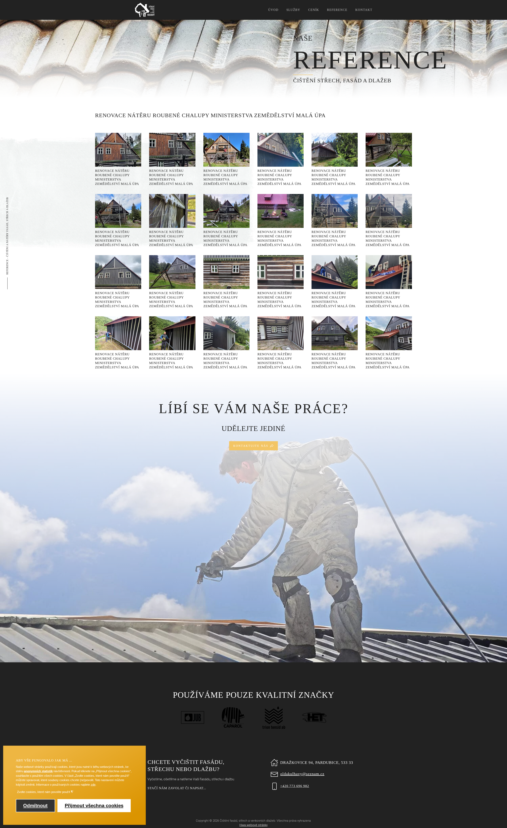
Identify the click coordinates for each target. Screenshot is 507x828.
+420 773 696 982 (294, 786)
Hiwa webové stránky (253, 825)
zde (93, 784)
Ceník (313, 9)
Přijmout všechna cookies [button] (94, 805)
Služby (293, 9)
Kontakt (363, 9)
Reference (337, 9)
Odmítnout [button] (35, 805)
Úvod (273, 9)
